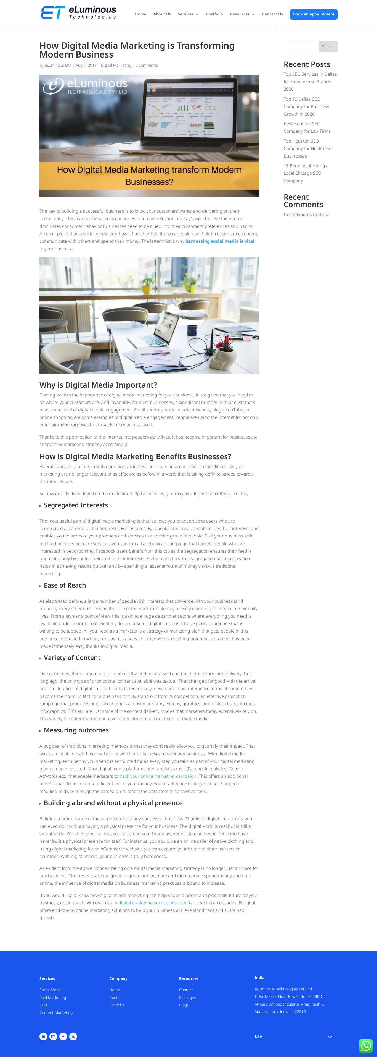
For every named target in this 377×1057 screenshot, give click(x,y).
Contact (186, 989)
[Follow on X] (73, 1036)
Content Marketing (56, 1012)
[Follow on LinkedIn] (43, 1036)
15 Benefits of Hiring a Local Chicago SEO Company (306, 173)
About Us (162, 14)
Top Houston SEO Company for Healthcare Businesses (308, 148)
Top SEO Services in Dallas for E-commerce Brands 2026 (310, 81)
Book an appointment (313, 14)
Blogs (184, 1005)
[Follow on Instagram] (53, 1036)
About (114, 997)
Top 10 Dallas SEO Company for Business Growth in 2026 (306, 106)
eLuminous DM (58, 65)
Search (328, 46)
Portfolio (214, 14)
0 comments (147, 65)
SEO (43, 1005)
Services (185, 14)
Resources (239, 14)
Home (140, 14)
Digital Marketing (116, 65)
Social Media (50, 989)
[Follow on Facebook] (63, 1036)
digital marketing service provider (152, 903)
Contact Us (272, 14)
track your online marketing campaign (158, 776)
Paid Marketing (52, 997)
